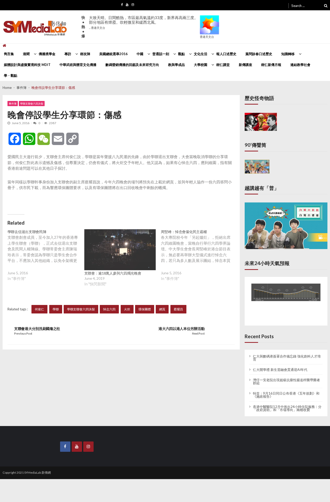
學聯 (56, 309)
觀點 (181, 54)
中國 (140, 54)
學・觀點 (10, 75)
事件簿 (12, 103)
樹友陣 (85, 54)
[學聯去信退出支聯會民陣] (45, 259)
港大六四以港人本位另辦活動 (181, 329)
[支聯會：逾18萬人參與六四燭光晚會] (120, 249)
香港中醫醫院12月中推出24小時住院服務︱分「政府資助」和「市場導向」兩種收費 (287, 404)
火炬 (127, 309)
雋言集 (9, 54)
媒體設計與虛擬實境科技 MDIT (27, 65)
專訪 (67, 54)
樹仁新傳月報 (271, 65)
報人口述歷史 (226, 54)
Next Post (198, 333)
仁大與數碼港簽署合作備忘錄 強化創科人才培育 (287, 353)
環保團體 (144, 309)
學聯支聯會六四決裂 (31, 103)
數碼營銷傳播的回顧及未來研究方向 (132, 65)
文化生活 (200, 54)
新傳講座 (245, 65)
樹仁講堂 (223, 65)
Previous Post (23, 333)
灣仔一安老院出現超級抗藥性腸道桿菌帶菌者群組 (286, 377)
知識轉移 (288, 54)
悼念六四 (109, 309)
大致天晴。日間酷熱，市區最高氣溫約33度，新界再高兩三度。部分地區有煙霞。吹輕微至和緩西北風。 (143, 22)
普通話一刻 (160, 54)
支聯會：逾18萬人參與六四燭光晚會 (112, 273)
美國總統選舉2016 (113, 54)
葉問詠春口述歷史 (258, 54)
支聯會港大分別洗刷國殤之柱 (37, 329)
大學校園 (200, 65)
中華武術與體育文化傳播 (78, 65)
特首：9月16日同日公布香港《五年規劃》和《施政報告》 (286, 390)
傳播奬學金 (47, 54)
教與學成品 (176, 65)
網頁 (162, 309)
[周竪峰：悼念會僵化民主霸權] (199, 259)
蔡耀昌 (178, 309)
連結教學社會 (300, 65)
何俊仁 (39, 309)
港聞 (26, 54)
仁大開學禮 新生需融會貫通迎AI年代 (280, 365)
